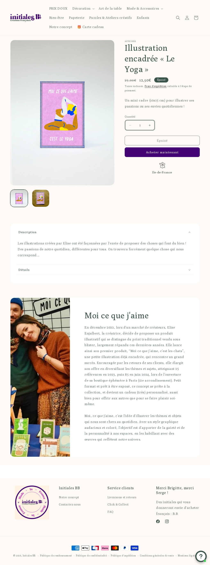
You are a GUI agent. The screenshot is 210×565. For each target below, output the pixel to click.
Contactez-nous (70, 504)
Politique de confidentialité (91, 555)
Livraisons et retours (122, 497)
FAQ (110, 511)
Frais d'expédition (156, 86)
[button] (83, 8)
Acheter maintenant (162, 152)
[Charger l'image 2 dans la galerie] (41, 198)
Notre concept (69, 497)
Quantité (130, 116)
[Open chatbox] (201, 556)
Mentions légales (187, 555)
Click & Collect (118, 504)
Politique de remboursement (56, 555)
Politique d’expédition (123, 555)
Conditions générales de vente (157, 555)
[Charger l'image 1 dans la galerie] (19, 198)
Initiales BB (29, 555)
